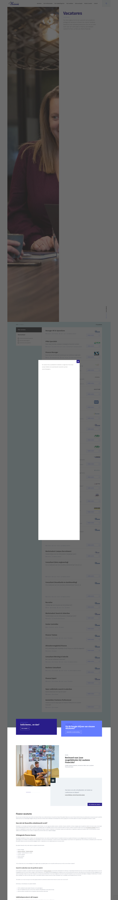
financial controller (29, 851)
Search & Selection (47, 870)
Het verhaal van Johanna (94, 804)
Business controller (21, 851)
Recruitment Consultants (90, 827)
